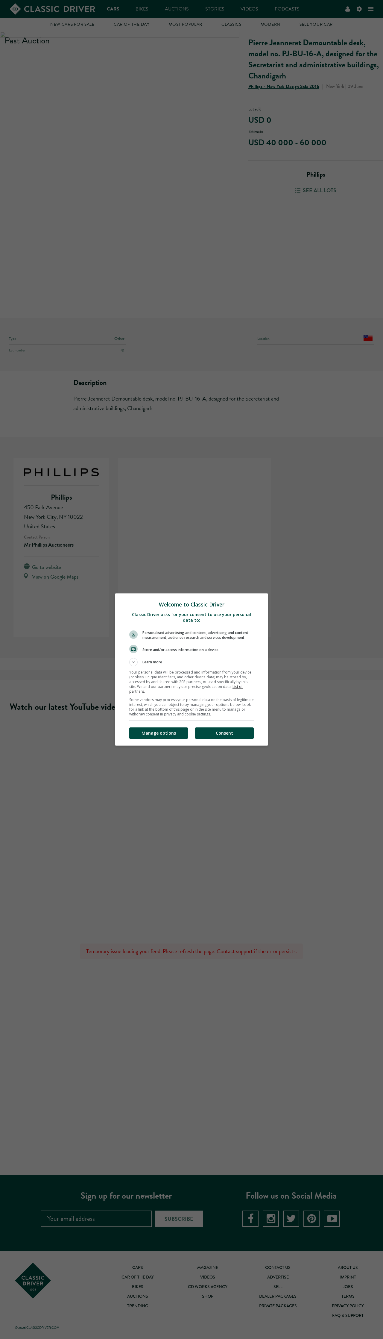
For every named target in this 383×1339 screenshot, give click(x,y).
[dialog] (191, 669)
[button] (191, 662)
